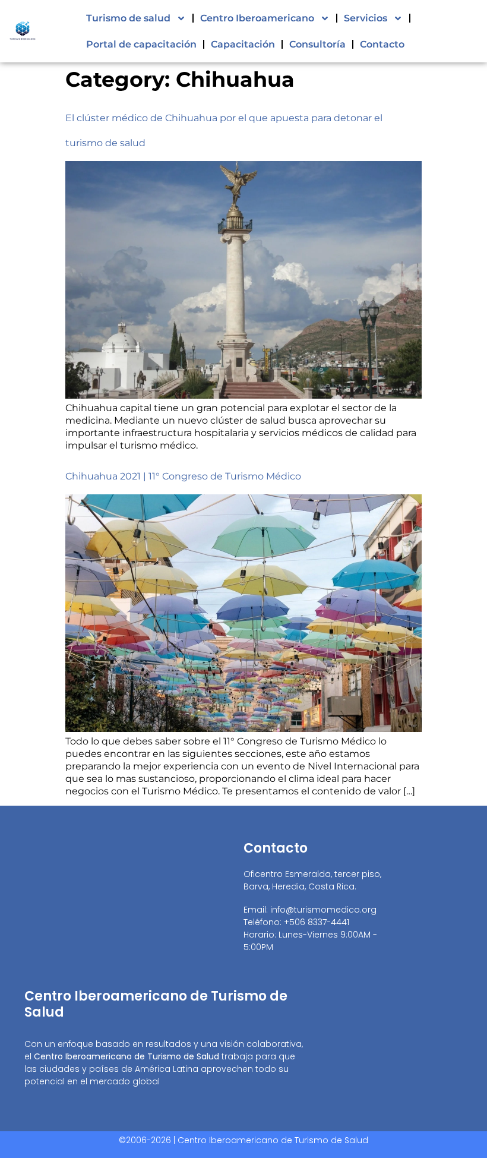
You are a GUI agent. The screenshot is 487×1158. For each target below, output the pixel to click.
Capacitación (243, 44)
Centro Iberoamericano (257, 18)
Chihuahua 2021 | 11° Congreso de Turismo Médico (183, 476)
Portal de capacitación (141, 44)
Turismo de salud (128, 18)
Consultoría (317, 44)
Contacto (382, 44)
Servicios (365, 18)
